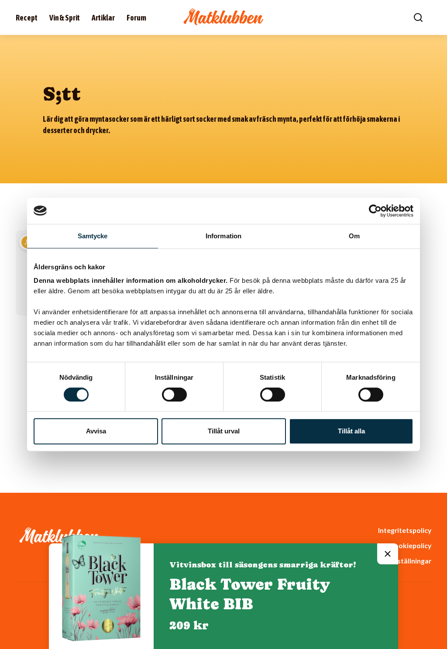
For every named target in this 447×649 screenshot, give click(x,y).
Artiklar (103, 17)
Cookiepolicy (410, 545)
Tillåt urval (224, 431)
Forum (136, 17)
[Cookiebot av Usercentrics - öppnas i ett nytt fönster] (375, 210)
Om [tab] (354, 236)
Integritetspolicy (404, 530)
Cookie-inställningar (398, 560)
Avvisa (96, 431)
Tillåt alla (351, 431)
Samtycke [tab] (93, 236)
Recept (27, 17)
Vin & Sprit (64, 17)
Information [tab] (223, 236)
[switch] (174, 395)
